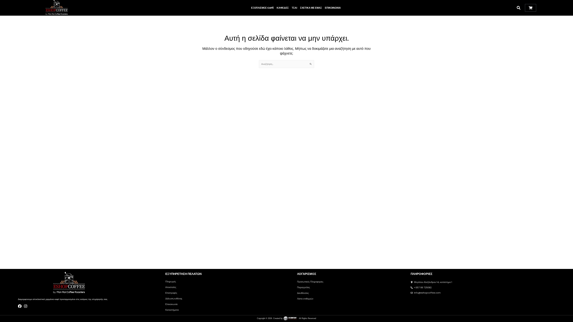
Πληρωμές (170, 281)
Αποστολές (170, 287)
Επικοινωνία (171, 304)
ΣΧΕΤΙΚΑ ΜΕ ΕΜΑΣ (311, 8)
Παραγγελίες (303, 287)
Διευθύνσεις (303, 293)
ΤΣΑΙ (294, 8)
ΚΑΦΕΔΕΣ (283, 8)
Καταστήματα (172, 309)
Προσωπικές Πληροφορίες (310, 281)
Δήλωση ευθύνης (173, 298)
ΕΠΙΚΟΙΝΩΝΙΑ (333, 8)
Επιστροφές (171, 292)
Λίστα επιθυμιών (305, 298)
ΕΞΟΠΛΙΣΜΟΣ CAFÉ (262, 8)
